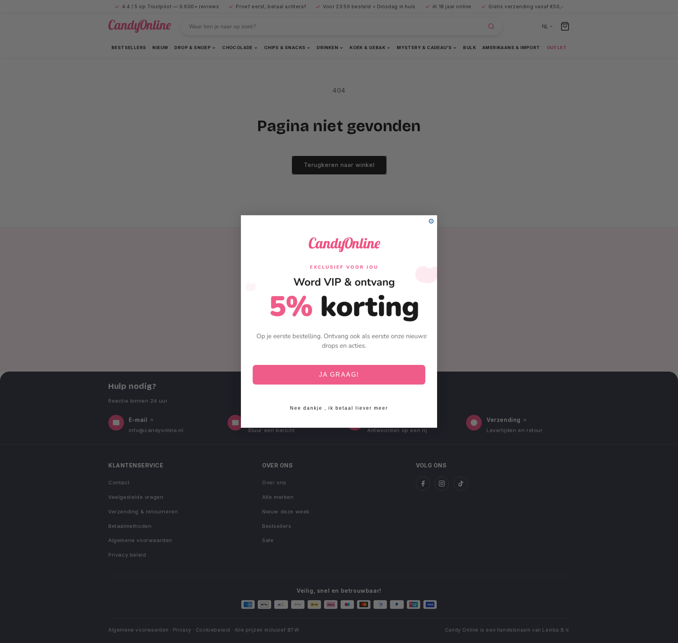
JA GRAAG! (339, 374)
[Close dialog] (431, 221)
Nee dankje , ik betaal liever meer (339, 408)
